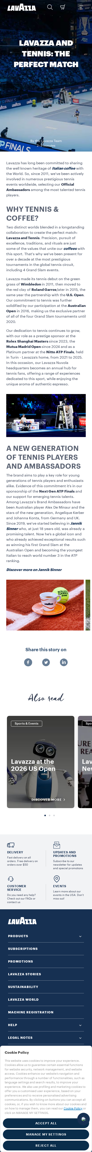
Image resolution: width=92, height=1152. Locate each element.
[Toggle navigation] (81, 7)
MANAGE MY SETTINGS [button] (46, 1134)
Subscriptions (23, 948)
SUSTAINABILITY (23, 986)
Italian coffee (63, 168)
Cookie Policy (73, 1108)
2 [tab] (49, 815)
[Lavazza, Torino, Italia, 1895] (21, 7)
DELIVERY (15, 852)
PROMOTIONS (20, 961)
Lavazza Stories (24, 974)
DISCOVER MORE (46, 799)
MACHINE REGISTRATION (31, 1012)
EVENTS (59, 886)
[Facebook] (28, 663)
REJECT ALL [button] (46, 1145)
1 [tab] (45, 815)
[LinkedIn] (64, 663)
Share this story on (46, 650)
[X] (46, 663)
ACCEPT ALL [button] (46, 1123)
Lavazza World (23, 999)
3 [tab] (54, 815)
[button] (50, 7)
